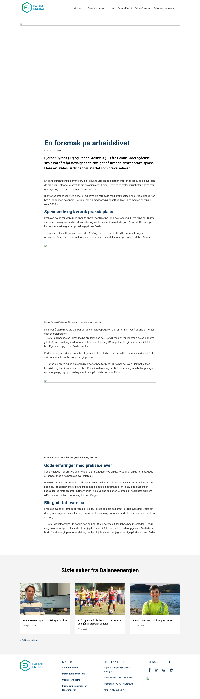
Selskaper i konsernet (164, 8)
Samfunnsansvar (96, 8)
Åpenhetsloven (70, 667)
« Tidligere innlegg (29, 640)
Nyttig (67, 662)
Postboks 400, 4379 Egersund (118, 684)
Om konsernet (159, 662)
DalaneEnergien (142, 8)
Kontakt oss (114, 662)
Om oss (78, 8)
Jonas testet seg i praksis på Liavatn (152, 620)
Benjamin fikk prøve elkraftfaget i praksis (45, 620)
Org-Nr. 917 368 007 (114, 690)
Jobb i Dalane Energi (121, 8)
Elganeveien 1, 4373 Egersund (118, 677)
